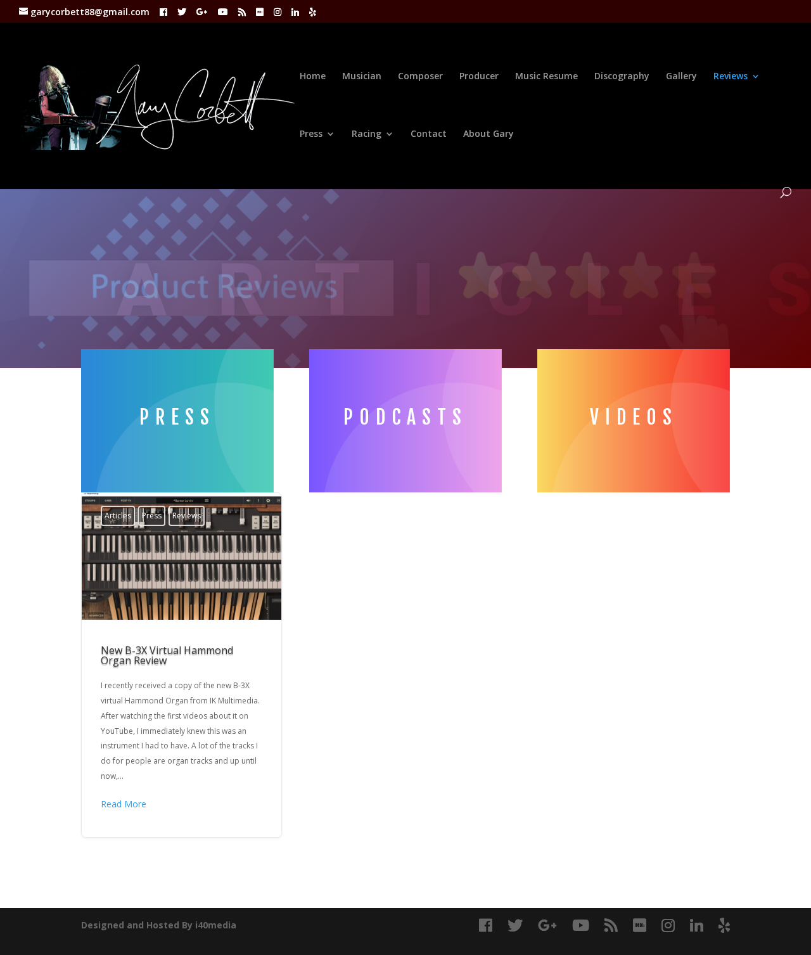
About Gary (488, 134)
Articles (118, 515)
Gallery (681, 77)
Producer (479, 77)
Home (313, 77)
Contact (429, 134)
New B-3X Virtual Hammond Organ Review (181, 664)
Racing (366, 134)
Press (311, 134)
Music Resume (546, 77)
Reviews (730, 77)
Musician (361, 77)
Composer (420, 77)
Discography (621, 77)
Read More (123, 804)
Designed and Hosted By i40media (158, 925)
